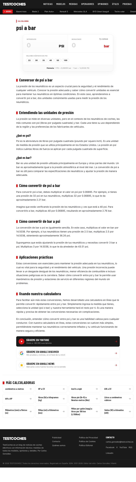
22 (29, 60)
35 (43, 60)
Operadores (87, 3)
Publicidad (56, 437)
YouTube (123, 447)
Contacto (56, 441)
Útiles (115, 3)
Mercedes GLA (80, 11)
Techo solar (119, 11)
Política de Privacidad (88, 437)
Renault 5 (64, 11)
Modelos (60, 3)
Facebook (110, 447)
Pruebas (127, 3)
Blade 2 (35, 11)
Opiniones (103, 3)
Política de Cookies (87, 441)
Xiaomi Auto (21, 11)
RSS (130, 447)
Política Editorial (86, 445)
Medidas (73, 3)
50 (58, 60)
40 (50, 60)
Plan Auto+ (49, 11)
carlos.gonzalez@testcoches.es (119, 442)
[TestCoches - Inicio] (14, 4)
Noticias (48, 3)
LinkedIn (109, 453)
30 (36, 60)
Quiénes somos (58, 445)
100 (65, 60)
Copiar (105, 39)
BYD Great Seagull (101, 11)
